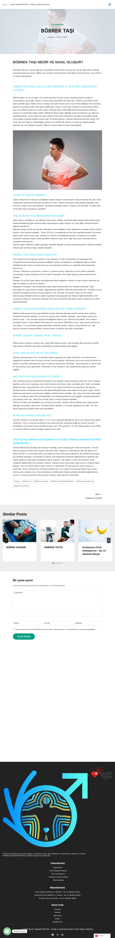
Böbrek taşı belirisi (41, 481)
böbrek (17, 481)
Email (48, 623)
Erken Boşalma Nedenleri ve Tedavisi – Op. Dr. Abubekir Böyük (57, 892)
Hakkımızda (57, 915)
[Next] (109, 540)
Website (78, 623)
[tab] (53, 563)
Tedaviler (57, 912)
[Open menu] (109, 4)
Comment (18, 593)
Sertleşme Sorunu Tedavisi (58, 877)
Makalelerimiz (57, 922)
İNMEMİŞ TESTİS (53, 547)
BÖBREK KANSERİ (94, 496)
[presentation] (19, 531)
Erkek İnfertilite (58, 880)
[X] (57, 935)
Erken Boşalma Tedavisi (58, 871)
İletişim (57, 919)
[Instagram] (62, 935)
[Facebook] (53, 935)
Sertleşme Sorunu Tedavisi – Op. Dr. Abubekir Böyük (57, 898)
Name (17, 623)
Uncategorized (57, 24)
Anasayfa (57, 909)
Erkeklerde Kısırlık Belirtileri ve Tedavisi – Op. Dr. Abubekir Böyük (57, 895)
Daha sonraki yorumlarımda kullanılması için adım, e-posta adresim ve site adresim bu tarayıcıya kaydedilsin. (55, 629)
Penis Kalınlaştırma (58, 874)
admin (52, 37)
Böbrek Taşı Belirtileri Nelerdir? (62, 481)
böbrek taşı (27, 481)
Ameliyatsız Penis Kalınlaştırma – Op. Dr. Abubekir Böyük (94, 550)
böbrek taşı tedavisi (21, 486)
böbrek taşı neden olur (85, 481)
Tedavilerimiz (57, 867)
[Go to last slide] (6, 540)
